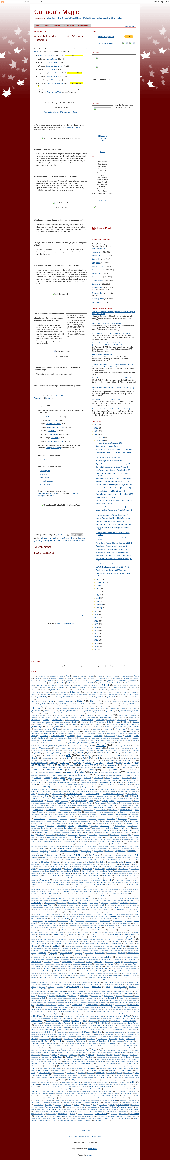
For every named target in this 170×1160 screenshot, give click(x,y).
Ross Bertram (99, 1063)
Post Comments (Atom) (65, 623)
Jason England (76, 939)
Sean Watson (43, 1075)
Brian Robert (62, 839)
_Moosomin (133, 715)
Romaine (101, 1061)
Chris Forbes (68, 853)
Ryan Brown (35, 1066)
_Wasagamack (124, 748)
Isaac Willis (112, 930)
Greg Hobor (86, 918)
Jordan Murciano (129, 959)
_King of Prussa (103, 706)
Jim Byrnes (75, 948)
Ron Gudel (110, 1061)
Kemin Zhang (36, 971)
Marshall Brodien (108, 996)
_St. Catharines (45, 740)
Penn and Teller (48, 1036)
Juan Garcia (35, 964)
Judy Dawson (66, 964)
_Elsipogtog (115, 692)
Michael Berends (92, 1005)
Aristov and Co (35, 821)
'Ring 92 (72, 765)
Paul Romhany (86, 1034)
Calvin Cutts (133, 841)
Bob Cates (87, 832)
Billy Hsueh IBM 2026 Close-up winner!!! (106, 323)
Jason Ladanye (89, 939)
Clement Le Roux (124, 859)
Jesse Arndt (65, 948)
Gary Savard (50, 912)
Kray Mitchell (107, 973)
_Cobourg (41, 687)
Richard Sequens (72, 1052)
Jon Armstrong (64, 957)
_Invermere (106, 703)
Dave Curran (100, 873)
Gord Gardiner (67, 916)
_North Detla (110, 720)
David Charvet (80, 875)
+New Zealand (98, 778)
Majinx (108, 987)
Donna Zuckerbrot (125, 889)
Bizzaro (47, 832)
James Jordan (130, 935)
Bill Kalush (62, 830)
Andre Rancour (132, 812)
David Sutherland (53, 882)
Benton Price (35, 828)
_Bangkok (77, 678)
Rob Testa (79, 1057)
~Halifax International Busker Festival (113, 787)
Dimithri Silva (111, 887)
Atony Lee (136, 821)
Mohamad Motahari (45, 1018)
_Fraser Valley (42, 697)
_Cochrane (49, 687)
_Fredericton (65, 696)
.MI (126, 758)
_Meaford (82, 713)
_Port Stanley (86, 729)
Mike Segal (99, 1016)
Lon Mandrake (43, 982)
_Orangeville (100, 722)
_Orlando (117, 722)
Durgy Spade (127, 891)
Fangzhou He (83, 903)
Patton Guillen (109, 1032)
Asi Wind (126, 821)
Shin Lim (61, 1080)
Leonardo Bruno (132, 977)
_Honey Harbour (73, 703)
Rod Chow (57, 1061)
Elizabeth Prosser (83, 896)
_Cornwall (113, 687)
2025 (96, 428)
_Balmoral (45, 678)
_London (109, 710)
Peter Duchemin (113, 1036)
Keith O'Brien (104, 968)
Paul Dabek (130, 1032)
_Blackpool (49, 680)
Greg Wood (115, 918)
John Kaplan (99, 953)
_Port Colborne (119, 726)
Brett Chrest (98, 837)
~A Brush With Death (128, 780)
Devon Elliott (57, 887)
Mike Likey (57, 1016)
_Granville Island (121, 699)
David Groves (53, 878)
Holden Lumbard (75, 927)
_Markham (64, 713)
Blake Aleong (76, 832)
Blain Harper (56, 832)
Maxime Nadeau (93, 1002)
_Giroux (129, 696)
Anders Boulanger (109, 812)
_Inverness (115, 703)
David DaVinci (119, 875)
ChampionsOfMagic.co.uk (47, 493)
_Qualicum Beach (51, 731)
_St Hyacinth (104, 738)
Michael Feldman (90, 1007)
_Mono (99, 715)
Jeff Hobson (129, 943)
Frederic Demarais (36, 907)
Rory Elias (75, 1063)
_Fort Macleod (92, 694)
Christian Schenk (100, 857)
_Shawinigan (87, 736)
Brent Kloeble (52, 837)
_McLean (74, 713)
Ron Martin (43, 1063)
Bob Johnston (116, 832)
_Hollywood (62, 703)
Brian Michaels (52, 839)
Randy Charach (93, 1045)
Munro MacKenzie (108, 1018)
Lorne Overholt (82, 982)
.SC (88, 760)
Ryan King (84, 1066)
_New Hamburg (92, 717)
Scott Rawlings (71, 1073)
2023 (96, 434)
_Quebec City (74, 731)
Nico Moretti (75, 1025)
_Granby (38, 699)
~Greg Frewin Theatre (89, 787)
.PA (83, 760)
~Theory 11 (50, 801)
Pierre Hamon (128, 1041)
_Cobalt (33, 687)
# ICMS (132, 767)
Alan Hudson (50, 807)
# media (92, 770)
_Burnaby (71, 683)
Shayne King (65, 1077)
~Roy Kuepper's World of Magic (104, 796)
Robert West (110, 1059)
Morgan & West (68, 1018)
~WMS (52, 803)
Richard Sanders (57, 1052)
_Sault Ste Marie (58, 736)
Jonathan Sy (117, 959)
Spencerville (124, 1082)
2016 (96, 630)
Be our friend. (102, 200)
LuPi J (121, 984)
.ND (37, 760)
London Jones (63, 982)
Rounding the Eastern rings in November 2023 (112, 552)
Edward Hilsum (102, 893)
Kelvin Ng (119, 968)
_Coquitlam (81, 687)
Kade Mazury (48, 966)
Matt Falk (60, 1000)
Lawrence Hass (114, 975)
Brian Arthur (120, 837)
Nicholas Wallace (132, 1023)
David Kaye (108, 878)
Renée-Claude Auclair (65, 1050)
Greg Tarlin (105, 918)
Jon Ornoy (95, 957)
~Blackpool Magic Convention (67, 782)
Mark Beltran (52, 993)
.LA (117, 758)
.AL (55, 758)
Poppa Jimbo (80, 1043)
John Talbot (92, 955)
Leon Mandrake (102, 977)
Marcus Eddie (46, 991)
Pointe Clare (61, 1043)
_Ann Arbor (114, 676)
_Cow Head (44, 689)
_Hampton (107, 701)
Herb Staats (54, 927)
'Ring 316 (127, 763)
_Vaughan (79, 748)
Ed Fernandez (54, 893)
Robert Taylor (76, 1059)
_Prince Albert (107, 729)
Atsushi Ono (37, 823)
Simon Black (128, 1080)
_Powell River (96, 729)
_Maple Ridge (53, 713)
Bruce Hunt (125, 839)
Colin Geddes (100, 862)
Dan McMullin (107, 866)
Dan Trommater (56, 869)
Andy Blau (72, 816)
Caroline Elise (43, 846)
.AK (50, 758)
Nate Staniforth (104, 1021)
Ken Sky (82, 971)
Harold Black (91, 923)
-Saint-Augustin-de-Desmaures (106, 755)
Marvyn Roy (83, 998)
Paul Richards (74, 1034)
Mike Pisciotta (80, 1016)
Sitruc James (76, 1082)
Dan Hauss (64, 866)
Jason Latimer (110, 939)
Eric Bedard (60, 898)
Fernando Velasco (46, 481)
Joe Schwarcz (76, 950)
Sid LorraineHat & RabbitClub (102, 138)
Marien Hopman (59, 991)
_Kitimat (49, 708)
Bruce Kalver (135, 839)
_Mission (66, 715)
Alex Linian (110, 807)
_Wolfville (69, 752)
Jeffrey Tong (95, 946)
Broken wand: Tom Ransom (102, 355)
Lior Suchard (94, 980)
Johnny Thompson (131, 955)
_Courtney (34, 689)
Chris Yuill (44, 857)
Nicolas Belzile (86, 1025)
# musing (126, 770)
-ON (62, 541)
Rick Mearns (45, 1055)
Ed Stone (73, 893)
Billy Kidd (38, 832)
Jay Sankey (116, 941)
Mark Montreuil (42, 996)
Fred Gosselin (132, 905)
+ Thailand (43, 775)
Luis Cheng (76, 984)
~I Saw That (43, 789)
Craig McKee (67, 864)
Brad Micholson (50, 835)
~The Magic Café (99, 798)
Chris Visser (128, 855)
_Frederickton (55, 696)
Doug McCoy (99, 891)
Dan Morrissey (119, 866)
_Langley (123, 708)
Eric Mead (130, 898)
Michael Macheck (84, 1009)
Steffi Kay (35, 1084)
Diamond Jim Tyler (68, 887)
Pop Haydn (71, 1043)
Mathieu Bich (111, 998)
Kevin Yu (81, 973)
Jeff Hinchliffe (116, 944)
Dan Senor (130, 866)
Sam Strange (44, 477)
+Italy (55, 778)
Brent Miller (62, 837)
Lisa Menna (120, 980)
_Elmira (100, 692)
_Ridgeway (61, 733)
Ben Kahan (61, 826)
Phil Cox (121, 1039)
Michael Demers (78, 1007)
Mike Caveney (123, 1014)
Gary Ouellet (40, 912)
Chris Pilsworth (79, 855)
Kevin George (43, 973)
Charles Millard (115, 848)
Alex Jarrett (88, 807)
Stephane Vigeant (125, 1084)
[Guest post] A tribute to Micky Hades (109, 461)
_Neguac (73, 717)
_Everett (42, 694)
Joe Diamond (55, 950)
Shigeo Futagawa (50, 1080)
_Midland (34, 715)
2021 (96, 615)
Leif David (61, 977)
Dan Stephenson (44, 869)
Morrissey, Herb (98, 299)
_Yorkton (90, 752)
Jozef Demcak (109, 962)
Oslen (41, 1029)
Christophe (111, 857)
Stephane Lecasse (112, 1084)
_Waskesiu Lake (38, 750)
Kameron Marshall (87, 966)
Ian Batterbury (54, 930)
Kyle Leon (36, 975)
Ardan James (92, 819)
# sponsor (93, 772)
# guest (123, 767)
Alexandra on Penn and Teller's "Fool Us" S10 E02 (114, 543)
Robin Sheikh (131, 1059)
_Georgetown (111, 696)
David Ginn (43, 878)
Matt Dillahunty (36, 1000)
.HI (94, 758)
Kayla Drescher (48, 968)
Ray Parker (63, 1048)
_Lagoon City (103, 708)
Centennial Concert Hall (54, 66)
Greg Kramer (95, 918)
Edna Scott (92, 893)
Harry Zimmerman (53, 925)
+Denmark (109, 775)
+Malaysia (78, 778)
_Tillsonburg (73, 745)
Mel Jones (40, 1005)
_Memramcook (118, 713)
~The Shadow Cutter (126, 798)
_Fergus (50, 694)
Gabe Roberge (81, 907)
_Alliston (74, 676)
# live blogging (73, 770)
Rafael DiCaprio (49, 1045)
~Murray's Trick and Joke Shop (113, 794)
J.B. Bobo (34, 932)
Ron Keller (130, 1061)
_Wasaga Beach (113, 748)
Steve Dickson (106, 1086)
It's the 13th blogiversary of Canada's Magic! (112, 467)
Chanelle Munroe (65, 848)
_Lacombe (94, 708)
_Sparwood (61, 738)
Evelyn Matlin (36, 903)
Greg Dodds (54, 918)
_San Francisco (111, 733)
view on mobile (130, 26)
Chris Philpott (66, 855)
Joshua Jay (98, 962)
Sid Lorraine (94, 1080)
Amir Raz (57, 812)
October (99, 579)
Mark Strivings (73, 996)
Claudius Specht (110, 859)
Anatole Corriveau (90, 812)
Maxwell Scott (104, 1002)
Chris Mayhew (36, 855)
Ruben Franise (122, 1063)
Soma (95, 1082)
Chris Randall (107, 855)
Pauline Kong (35, 1036)
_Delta (96, 689)
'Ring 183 (77, 763)
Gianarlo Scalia (49, 914)
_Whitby (115, 750)
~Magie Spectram (110, 791)
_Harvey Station (116, 701)
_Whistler (108, 750)
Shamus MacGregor (92, 1075)
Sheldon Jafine (116, 1077)
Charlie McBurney (86, 851)
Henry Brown (111, 925)
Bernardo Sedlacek (83, 828)
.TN (97, 760)
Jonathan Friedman (133, 957)
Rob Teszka (90, 1057)
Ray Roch (71, 1048)
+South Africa (126, 778)
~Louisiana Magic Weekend (128, 789)
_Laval (45, 710)
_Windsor (37, 753)
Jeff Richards (77, 946)
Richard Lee (115, 1050)
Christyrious (82, 859)
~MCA (127, 791)
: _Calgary (133, 755)
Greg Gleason (76, 918)
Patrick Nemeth (48, 1032)
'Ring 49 (41, 765)
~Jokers (66, 789)
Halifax (63, 923)
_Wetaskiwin (89, 750)
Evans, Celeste (97, 266)
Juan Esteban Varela (130, 962)
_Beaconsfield (116, 678)
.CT (79, 758)
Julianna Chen (100, 964)
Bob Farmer (97, 832)
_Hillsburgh (44, 703)
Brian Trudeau (85, 839)
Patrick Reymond (73, 1032)
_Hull (92, 703)
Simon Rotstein (55, 1082)
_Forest (65, 694)
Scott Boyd (102, 1070)
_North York (57, 722)
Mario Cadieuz (72, 991)
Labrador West (46, 975)
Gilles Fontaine (72, 914)
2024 (96, 431)
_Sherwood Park (110, 736)
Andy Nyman (81, 816)
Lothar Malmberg (95, 982)
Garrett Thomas (118, 909)
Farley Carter (104, 903)
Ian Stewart (87, 930)
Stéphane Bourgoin (85, 1084)
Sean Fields (100, 1073)
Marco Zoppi (35, 991)
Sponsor (57, 26)
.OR (78, 760)
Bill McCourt (79, 830)
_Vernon (89, 748)
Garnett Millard (82, 909)
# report (58, 772)
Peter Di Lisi (102, 1036)
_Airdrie (60, 676)
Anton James (63, 819)
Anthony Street (53, 819)
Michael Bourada (106, 1005)
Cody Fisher (67, 862)
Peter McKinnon (44, 1039)
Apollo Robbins (82, 819)
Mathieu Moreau (123, 998)
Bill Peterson (105, 830)
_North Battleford (87, 720)
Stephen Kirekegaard (59, 1086)
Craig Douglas (56, 864)
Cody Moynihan (77, 862)
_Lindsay (87, 710)
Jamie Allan (82, 937)
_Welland (81, 750)
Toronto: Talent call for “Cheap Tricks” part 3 (112, 515)
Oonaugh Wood (127, 1027)
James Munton (46, 937)
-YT (125, 755)
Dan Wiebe (77, 869)
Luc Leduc (45, 984)
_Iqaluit (123, 703)
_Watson (65, 750)
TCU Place (51, 69)
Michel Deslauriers (78, 1011)
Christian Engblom (72, 857)
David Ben (57, 876)
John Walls (101, 955)
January (99, 608)
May (98, 595)
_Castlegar (53, 685)
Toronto (40, 55)
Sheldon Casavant (101, 1077)
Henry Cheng (121, 925)
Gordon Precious (101, 916)
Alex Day (79, 807)
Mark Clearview (63, 993)
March (98, 601)
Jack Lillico (87, 932)
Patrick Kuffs (132, 1029)
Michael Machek (96, 1009)
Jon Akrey (45, 957)
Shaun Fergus (117, 1075)
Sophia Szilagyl (114, 1082)
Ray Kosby (54, 1048)
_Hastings (126, 701)
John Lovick (121, 953)
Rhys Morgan (80, 1050)
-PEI (82, 756)
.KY (112, 758)
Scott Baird (92, 1070)
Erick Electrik (76, 900)
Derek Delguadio (86, 884)
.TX (102, 760)
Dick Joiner (80, 887)
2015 (96, 634)
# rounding (80, 772)
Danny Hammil (96, 871)
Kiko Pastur (90, 973)
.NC (32, 760)
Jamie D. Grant (93, 937)
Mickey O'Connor (45, 1014)
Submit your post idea (106, 37)
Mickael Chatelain (127, 1011)
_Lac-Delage (84, 708)
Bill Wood (124, 830)
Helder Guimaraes (87, 925)
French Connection (56, 907)
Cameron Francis (56, 844)
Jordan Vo (56, 962)
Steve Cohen (93, 1086)
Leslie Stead (71, 980)
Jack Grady (78, 932)
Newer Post (40, 616)
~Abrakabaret (51, 782)
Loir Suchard (130, 980)
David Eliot (34, 878)
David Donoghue (132, 875)
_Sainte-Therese (89, 733)
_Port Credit (37, 729)
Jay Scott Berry (129, 941)
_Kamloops (131, 703)
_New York (121, 717)
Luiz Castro (94, 984)
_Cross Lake (65, 689)
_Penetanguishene (111, 724)
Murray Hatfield (36, 1021)
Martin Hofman (128, 996)
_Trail (116, 745)
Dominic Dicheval (88, 889)
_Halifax (79, 701)
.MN (131, 758)
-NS (48, 755)
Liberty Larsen (82, 980)
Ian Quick (78, 930)
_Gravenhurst (133, 699)
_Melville (109, 713)
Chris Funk (78, 853)
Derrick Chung (134, 884)
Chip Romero (109, 851)
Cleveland (134, 859)
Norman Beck (86, 1027)
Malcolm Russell (120, 987)
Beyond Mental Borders (111, 828)
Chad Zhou (52, 848)
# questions (50, 772)
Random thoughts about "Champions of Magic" (61, 112)
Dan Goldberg (43, 866)
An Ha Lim (65, 812)
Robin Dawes (121, 1059)
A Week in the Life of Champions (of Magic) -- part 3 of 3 (112, 333)
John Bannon (94, 950)
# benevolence (133, 765)
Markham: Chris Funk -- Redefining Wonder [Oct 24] (111, 409)
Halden (56, 923)
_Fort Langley (82, 694)
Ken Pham (72, 971)
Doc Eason (41, 889)
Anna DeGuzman (98, 816)
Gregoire (125, 918)
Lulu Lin (114, 984)
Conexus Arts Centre (51, 62)
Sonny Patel (103, 1082)
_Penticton (124, 724)
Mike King (48, 1016)
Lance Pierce (69, 975)
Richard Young (45, 484)
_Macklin (36, 713)
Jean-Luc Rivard (55, 943)
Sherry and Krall (38, 1080)
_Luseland (135, 710)
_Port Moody (66, 729)
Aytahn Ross (61, 823)
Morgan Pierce (82, 1018)
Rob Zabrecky (127, 1057)
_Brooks (33, 683)
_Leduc (61, 710)
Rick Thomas (73, 1055)
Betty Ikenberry (96, 828)
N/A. (84, 1021)
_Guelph (50, 701)
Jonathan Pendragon (78, 959)
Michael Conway (40, 1007)
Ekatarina (54, 896)
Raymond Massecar (121, 1048)
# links (62, 770)
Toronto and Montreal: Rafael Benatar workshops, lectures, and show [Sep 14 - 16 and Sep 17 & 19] (113, 365)
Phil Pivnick (57, 1041)
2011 (96, 646)
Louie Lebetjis (108, 982)
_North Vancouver (46, 722)
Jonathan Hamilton (52, 959)
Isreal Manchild (122, 930)
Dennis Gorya (53, 884)
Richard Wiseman (108, 1052)
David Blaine (69, 875)
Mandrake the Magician (39, 989)
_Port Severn (76, 729)
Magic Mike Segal (72, 987)
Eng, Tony (96, 263)
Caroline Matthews (68, 846)
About (47, 26)
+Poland (107, 778)
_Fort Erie (73, 694)
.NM (50, 760)
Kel (112, 968)
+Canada (81, 541)
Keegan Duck (61, 968)
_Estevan (133, 692)
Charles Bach (79, 848)
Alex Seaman (38, 810)
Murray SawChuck (52, 1021)
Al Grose (97, 805)
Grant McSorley (42, 918)
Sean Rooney (128, 1073)
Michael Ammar (77, 1005)
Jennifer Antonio (134, 946)
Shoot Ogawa (73, 1080)
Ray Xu (87, 1048)
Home (38, 26)
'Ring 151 (53, 763)
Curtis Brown (77, 864)
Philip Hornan (80, 1041)
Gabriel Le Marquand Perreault (98, 907)
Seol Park (81, 1075)
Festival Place (51, 76)
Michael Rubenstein (42, 1011)
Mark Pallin (52, 996)
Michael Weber (65, 1011)
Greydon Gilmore (63, 921)
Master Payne (92, 998)
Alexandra (77, 810)
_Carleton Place (41, 685)
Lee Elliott (53, 977)
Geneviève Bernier (76, 912)
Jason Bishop (52, 939)
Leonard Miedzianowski (118, 977)
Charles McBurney (103, 848)
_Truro (135, 745)
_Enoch (124, 692)
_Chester (85, 685)
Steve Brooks (83, 1086)
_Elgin (94, 692)
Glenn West (44, 916)
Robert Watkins (100, 1059)
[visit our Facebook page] (130, 44)
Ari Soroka (101, 819)
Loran (72, 982)
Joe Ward (85, 950)
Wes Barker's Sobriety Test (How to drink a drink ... (114, 555)
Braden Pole (82, 835)
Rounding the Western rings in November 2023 (112, 546)
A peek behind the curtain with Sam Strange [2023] (114, 464)
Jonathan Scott (105, 959)
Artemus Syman (84, 821)
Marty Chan (62, 998)
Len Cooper (72, 977)
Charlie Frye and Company (69, 851)
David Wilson (89, 882)
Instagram (48, 398)
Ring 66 (109, 1055)
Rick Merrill (54, 1055)
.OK (74, 760)
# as (124, 765)
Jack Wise (107, 932)
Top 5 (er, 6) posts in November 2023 (109, 443)
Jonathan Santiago (92, 959)
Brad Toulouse (61, 835)
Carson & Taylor (103, 846)
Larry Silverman (80, 975)
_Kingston (113, 706)
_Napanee (65, 717)
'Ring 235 (88, 763)
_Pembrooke (98, 724)
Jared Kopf (42, 939)
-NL (41, 755)
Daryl (76, 873)
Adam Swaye (72, 805)
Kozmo (99, 973)
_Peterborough (36, 727)
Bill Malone (71, 830)
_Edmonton (44, 538)
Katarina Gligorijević (111, 966)
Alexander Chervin (65, 810)
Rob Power (70, 1057)
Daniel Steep (49, 871)
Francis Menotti (99, 905)
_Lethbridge (53, 538)
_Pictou (72, 726)
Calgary (125, 841)
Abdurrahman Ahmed (37, 805)
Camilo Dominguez (81, 844)
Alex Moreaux (135, 807)
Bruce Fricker (116, 839)
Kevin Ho (62, 973)
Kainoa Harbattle (59, 966)
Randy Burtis (82, 1045)
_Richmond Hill (48, 733)
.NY (61, 760)
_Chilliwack (105, 685)
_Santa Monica (132, 733)
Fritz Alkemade (69, 907)
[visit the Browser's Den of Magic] (114, 64)
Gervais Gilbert (38, 914)
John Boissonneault (116, 950)
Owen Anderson (63, 1029)
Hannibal (83, 923)
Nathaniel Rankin (63, 1023)
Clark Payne (98, 859)
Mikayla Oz (79, 1014)
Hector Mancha (75, 925)
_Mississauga (78, 715)
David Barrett (47, 875)
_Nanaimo (55, 717)
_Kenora (71, 706)
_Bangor (84, 678)
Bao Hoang (89, 823)
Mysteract (66, 1021)
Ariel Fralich (133, 819)
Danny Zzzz (42, 873)
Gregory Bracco (38, 921)
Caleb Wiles (116, 841)
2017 (96, 627)
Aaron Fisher (87, 803)
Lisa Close (103, 980)
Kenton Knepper (112, 971)
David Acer (35, 876)
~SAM (118, 796)
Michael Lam (73, 1009)
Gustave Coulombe (91, 921)
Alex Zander (51, 810)
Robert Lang (50, 1059)
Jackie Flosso (117, 932)
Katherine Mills (123, 966)
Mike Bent (95, 1014)
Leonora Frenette (49, 980)
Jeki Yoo (113, 946)
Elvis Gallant (129, 896)
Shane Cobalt (104, 1075)
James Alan (58, 934)
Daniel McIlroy (135, 869)
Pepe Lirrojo (71, 1036)
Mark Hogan (117, 993)
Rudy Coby (132, 1063)
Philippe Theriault (103, 1041)
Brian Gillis (129, 837)
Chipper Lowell (120, 851)
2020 (96, 618)
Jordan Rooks (36, 962)
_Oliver (91, 722)
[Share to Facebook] (79, 534)
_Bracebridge (89, 680)
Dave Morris (112, 873)
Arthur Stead (105, 821)
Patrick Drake (107, 1029)
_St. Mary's (89, 740)
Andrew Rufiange (50, 816)
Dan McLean (95, 866)
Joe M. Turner (66, 950)
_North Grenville (121, 720)
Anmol (89, 816)
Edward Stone (124, 893)
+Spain (134, 778)
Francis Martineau (86, 905)
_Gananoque (82, 696)
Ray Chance (43, 1048)
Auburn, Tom (96, 252)
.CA (68, 758)
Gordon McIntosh (88, 916)
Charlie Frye (54, 851)
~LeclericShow (90, 789)
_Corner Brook (93, 687)
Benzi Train (45, 828)
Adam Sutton (61, 805)
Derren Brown (122, 884)
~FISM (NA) (45, 787)
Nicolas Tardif (121, 1025)
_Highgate (34, 703)
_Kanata (33, 706)
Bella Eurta (108, 823)
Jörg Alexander (67, 962)
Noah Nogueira (63, 1027)
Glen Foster (97, 914)
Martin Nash (41, 998)
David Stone (40, 882)
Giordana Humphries (85, 914)
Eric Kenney (100, 898)
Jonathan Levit (64, 959)
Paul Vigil (119, 1034)
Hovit (105, 927)
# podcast (135, 770)
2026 (96, 425)
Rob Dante (133, 1055)
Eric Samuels (44, 900)
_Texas (131, 742)
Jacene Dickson (44, 932)
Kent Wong (100, 971)
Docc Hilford (64, 889)
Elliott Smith (104, 896)
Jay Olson (105, 941)
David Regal (119, 880)
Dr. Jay (118, 891)
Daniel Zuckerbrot (73, 871)
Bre (130, 835)
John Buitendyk (128, 950)
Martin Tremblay (52, 998)
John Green (78, 953)
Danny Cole (86, 871)
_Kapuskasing (43, 706)
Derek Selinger (99, 884)
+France (136, 775)
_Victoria (99, 748)
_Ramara (94, 731)
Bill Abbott (125, 828)
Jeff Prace (68, 946)
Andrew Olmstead (122, 814)
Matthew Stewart (132, 1000)
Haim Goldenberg (45, 923)
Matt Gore (68, 1000)
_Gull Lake (60, 701)
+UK (63, 780)
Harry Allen (115, 923)
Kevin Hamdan (53, 973)
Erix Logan (107, 900)
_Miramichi (57, 715)
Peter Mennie (56, 1039)
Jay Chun (76, 941)
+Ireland (47, 778)
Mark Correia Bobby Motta (93, 993)
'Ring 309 (119, 763)
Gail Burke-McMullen (51, 909)
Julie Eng (110, 964)
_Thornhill (51, 745)
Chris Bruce (132, 851)
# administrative (110, 765)
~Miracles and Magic (58, 794)
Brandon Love (103, 835)
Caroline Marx (54, 846)
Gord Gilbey (76, 916)
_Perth (133, 724)
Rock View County (36, 1061)
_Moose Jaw (122, 715)
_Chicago (94, 685)
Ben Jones (50, 826)
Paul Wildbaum (131, 1034)
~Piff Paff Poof (72, 796)
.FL (84, 758)
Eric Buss (71, 898)
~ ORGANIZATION (99, 780)
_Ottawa (48, 724)
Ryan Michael (104, 1066)
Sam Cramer (70, 1068)
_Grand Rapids (97, 699)
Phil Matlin (45, 1041)
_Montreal (108, 715)
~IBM (52, 789)
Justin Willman (36, 966)
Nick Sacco (47, 1025)
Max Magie (61, 1002)
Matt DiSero (49, 1000)
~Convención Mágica (92, 784)
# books (44, 767)
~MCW (33, 794)
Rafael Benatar (134, 1043)
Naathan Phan (93, 1021)
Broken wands (83, 26)
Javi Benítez (58, 941)
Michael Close (89, 18)
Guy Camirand (105, 921)
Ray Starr (79, 1048)
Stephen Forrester (44, 1086)
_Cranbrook (54, 689)
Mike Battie (87, 1014)
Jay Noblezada (95, 941)
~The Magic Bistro (86, 798)
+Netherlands (87, 778)
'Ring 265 (99, 763)
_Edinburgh (63, 692)
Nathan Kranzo (36, 1023)
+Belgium (71, 775)
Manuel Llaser (54, 989)
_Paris (74, 724)
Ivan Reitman (133, 930)
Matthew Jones (119, 1000)
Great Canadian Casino (55, 83)
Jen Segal (121, 946)
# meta (114, 770)
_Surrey (92, 742)
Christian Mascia (85, 857)
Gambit (61, 909)
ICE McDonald (99, 930)
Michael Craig (53, 1007)
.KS (108, 758)
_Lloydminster (98, 710)
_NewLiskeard (132, 717)
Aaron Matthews (113, 803)
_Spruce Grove (84, 738)
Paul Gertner (41, 1034)
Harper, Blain (96, 273)
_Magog (43, 713)
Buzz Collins (83, 841)
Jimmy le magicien (104, 948)
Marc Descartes (90, 989)
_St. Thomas (98, 740)
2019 (96, 621)
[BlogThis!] (75, 534)
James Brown (83, 934)
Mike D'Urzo (37, 1016)
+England (117, 775)
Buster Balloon (71, 841)
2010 (96, 649)
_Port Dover (46, 729)
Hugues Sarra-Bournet (126, 927)
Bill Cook (53, 830)
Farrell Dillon (114, 903)
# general (111, 767)
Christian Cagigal (58, 857)
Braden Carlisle (72, 835)
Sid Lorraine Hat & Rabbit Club (109, 18)
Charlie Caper (44, 851)
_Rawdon (103, 731)
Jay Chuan (68, 941)
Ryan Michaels (116, 1066)
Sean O (119, 1073)
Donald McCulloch (112, 889)
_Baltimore (53, 678)
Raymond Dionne (108, 1048)
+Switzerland (45, 780)
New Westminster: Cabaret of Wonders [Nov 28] (113, 470)
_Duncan (46, 692)
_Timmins (82, 745)
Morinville (92, 1018)
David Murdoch (67, 880)
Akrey (90, 805)
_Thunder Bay (62, 745)
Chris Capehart (48, 853)
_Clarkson (124, 685)
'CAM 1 (131, 760)
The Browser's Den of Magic (69, 18)
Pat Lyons (84, 1029)
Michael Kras (61, 1009)
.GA (89, 758)
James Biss (72, 934)
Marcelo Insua (132, 989)
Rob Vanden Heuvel (103, 1057)
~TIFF (57, 801)
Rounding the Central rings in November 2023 (112, 549)
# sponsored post (106, 772)
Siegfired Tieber (118, 1080)
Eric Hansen (80, 898)
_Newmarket (35, 720)
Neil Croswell (76, 1023)
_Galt (74, 696)
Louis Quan (130, 982)
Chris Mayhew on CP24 (104, 564)
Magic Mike (60, 987)
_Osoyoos (38, 724)
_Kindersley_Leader (90, 706)
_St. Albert (123, 738)
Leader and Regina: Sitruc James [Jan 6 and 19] (113, 488)
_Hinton (53, 703)
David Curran (106, 875)
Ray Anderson (128, 1045)
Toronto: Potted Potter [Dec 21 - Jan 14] (110, 491)
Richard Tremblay (84, 1052)
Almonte (41, 812)
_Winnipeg (45, 541)
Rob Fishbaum (57, 1057)
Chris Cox (59, 853)
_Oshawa (135, 722)
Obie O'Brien (103, 1027)
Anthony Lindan (39, 819)
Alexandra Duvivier (101, 810)
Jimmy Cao (92, 948)
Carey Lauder (104, 844)
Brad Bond (40, 835)
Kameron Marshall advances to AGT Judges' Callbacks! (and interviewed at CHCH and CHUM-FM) (112, 344)
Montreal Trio (57, 1018)
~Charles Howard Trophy (55, 784)
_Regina (73, 538)
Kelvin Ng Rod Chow (131, 968)
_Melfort (102, 713)
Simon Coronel (44, 1082)
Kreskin (115, 973)
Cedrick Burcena (115, 846)
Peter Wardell (113, 1039)
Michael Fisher (115, 1007)
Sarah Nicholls (43, 1070)
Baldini (69, 823)
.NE (41, 760)
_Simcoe (128, 736)
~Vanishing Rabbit (108, 801)
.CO (74, 758)
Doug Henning (64, 891)
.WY (121, 760)
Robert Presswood (63, 1059)
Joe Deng (45, 950)
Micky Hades (56, 1014)
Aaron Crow (75, 803)
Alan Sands (59, 807)
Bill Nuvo (95, 830)
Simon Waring (66, 1082)
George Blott (98, 912)
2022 (96, 612)
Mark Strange (61, 996)
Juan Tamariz (56, 964)
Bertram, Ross (97, 255)
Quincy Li (103, 1043)
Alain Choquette (108, 805)
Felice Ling (124, 903)
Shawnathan (54, 1077)
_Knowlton (64, 708)
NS (95, 1027)
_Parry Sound (85, 724)
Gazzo (66, 912)
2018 (96, 624)
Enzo (42, 898)
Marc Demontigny (66, 989)
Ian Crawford (66, 930)
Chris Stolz (118, 855)
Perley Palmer (81, 1036)
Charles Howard (90, 848)
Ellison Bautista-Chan (117, 896)
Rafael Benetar (37, 1045)
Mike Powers (89, 1016)
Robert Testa (88, 1059)
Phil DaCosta (130, 1039)
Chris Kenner (123, 853)
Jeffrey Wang (105, 946)
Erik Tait (98, 900)
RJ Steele (116, 1055)
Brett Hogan (109, 837)
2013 (96, 640)
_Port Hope (56, 729)
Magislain (86, 987)
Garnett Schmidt (94, 909)
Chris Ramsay (94, 855)
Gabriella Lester (117, 907)
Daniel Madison (123, 869)
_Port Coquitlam (133, 726)
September (100, 582)
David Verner (65, 882)
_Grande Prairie (109, 699)
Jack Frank (69, 932)
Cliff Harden (34, 862)
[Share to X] (77, 534)
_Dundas (54, 692)
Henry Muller (35, 927)
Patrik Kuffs (97, 1032)
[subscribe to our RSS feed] (123, 44)
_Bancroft (61, 678)
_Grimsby (42, 701)
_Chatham (76, 685)
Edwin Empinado (44, 896)
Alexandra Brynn (88, 810)
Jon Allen (54, 957)
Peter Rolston (91, 1039)
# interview (73, 541)
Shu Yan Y (84, 1080)
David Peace (96, 880)
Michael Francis (130, 1007)
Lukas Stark (106, 984)
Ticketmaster (49, 55)
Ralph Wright (60, 1045)
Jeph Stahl (47, 948)
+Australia (52, 775)
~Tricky (91, 801)
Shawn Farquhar (131, 1075)
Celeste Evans (127, 846)
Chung (90, 859)
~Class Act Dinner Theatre (74, 784)
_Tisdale (90, 745)
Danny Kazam (108, 871)
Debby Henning (116, 882)
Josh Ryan (89, 962)
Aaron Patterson (127, 803)
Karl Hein (99, 966)
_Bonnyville (60, 680)
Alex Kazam (98, 807)
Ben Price (71, 826)
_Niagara (46, 720)
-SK (118, 756)
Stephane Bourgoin (70, 1084)
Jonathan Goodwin (39, 959)
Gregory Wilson (50, 921)
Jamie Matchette (105, 937)
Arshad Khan (74, 821)
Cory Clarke (45, 864)
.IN (103, 758)
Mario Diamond (94, 991)
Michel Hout (90, 1011)
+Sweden (34, 780)
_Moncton (90, 715)
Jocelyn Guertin (129, 948)
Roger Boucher (78, 1061)
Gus (72, 921)
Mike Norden (68, 1016)
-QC (89, 755)
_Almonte (82, 676)
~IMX (59, 789)
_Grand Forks (73, 699)
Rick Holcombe (35, 1055)
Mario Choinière (83, 991)
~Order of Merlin (132, 794)
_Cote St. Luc (124, 687)
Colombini (119, 862)
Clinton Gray (45, 862)
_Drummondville (36, 692)
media (131, 1002)
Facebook (37, 398)
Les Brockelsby (61, 980)
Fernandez (34, 905)
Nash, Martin (96, 302)
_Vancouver (43, 748)
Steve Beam (72, 1086)
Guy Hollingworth (117, 921)
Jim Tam (84, 948)
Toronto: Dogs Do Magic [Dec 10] (108, 457)
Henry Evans (133, 925)
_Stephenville (118, 740)
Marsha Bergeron (96, 996)
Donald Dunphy (100, 889)
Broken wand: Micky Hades (106, 497)
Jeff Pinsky (57, 946)
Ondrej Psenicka (115, 1027)
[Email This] (72, 534)
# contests (99, 767)
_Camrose (128, 683)
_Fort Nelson (102, 694)
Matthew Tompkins (36, 1002)
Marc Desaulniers (78, 989)
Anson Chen (120, 816)
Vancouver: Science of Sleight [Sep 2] (106, 399)
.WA (111, 760)
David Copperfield (93, 875)
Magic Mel (51, 987)
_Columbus (71, 687)
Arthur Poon (95, 821)
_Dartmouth (75, 689)
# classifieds (79, 767)
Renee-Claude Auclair (47, 1050)
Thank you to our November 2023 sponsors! (111, 570)
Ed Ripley (64, 893)
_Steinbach (109, 740)
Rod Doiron (67, 1061)
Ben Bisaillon (119, 823)
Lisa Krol (112, 980)
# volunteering (130, 772)
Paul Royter (98, 1034)
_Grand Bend (48, 699)
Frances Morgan (73, 905)
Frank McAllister (121, 905)
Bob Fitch (106, 832)
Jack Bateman (60, 932)
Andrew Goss (83, 814)
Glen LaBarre (107, 914)
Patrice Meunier (95, 1029)
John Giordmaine (66, 953)
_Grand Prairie (85, 699)
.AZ (63, 758)
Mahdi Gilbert (96, 987)
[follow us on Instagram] (134, 44)
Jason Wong (49, 941)
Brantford (124, 835)
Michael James (50, 1009)
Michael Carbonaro (120, 1005)
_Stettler (127, 740)
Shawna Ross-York (42, 1077)
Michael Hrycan (36, 1009)
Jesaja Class (56, 948)
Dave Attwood (87, 873)
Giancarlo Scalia (61, 914)
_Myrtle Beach (44, 717)
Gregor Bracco (134, 918)
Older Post (82, 616)
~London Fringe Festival (108, 789)
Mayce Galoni (114, 1002)
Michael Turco (54, 1011)
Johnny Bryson (119, 955)
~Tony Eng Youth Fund (78, 801)
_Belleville (126, 678)
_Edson (87, 692)
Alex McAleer (44, 460)
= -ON (89, 780)
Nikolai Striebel (51, 1027)
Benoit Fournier (132, 826)
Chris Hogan (113, 853)
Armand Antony (62, 821)
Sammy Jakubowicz (114, 1068)
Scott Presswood (59, 1073)
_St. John (57, 740)
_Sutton (100, 742)
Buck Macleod (48, 841)
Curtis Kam (86, 864)
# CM (67, 541)
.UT (107, 760)
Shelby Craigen (76, 1077)
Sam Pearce (79, 1068)
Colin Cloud (89, 862)
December (100, 437)
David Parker (78, 880)
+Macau (70, 778)
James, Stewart (98, 280)
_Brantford (121, 680)
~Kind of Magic (77, 789)
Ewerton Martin (61, 903)
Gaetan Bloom (38, 909)
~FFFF (121, 784)
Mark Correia (77, 993)
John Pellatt (59, 955)
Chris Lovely (133, 853)
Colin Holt (111, 862)
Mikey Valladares (111, 1016)
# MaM (84, 770)
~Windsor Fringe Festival (124, 801)
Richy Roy (132, 1052)
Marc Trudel (120, 989)
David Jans (62, 878)
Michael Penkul (117, 1009)
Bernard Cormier (57, 828)
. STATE (44, 758)
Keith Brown (72, 968)
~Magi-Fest (47, 791)
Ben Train (104, 826)
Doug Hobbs (77, 891)
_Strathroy (62, 742)
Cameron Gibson (68, 844)
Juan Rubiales (45, 964)
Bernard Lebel (69, 828)
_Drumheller (132, 689)
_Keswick (79, 706)
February (99, 604)
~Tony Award (64, 801)
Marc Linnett (109, 989)
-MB (58, 541)
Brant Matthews (114, 835)
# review (68, 772)
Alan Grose (40, 807)
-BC (54, 541)
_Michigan (134, 713)
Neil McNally (89, 1023)
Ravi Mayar (117, 1045)
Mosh (98, 1018)
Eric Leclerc (111, 898)
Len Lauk (82, 977)
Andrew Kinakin (94, 814)
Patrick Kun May (36, 1032)
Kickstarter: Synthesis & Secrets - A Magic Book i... (114, 478)
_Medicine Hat (92, 713)
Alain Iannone (122, 805)
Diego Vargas (102, 887)
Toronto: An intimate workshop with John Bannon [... (114, 500)
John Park (48, 955)
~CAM (120, 782)
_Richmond (35, 733)
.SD (92, 760)
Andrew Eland (47, 814)
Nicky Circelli (66, 1025)
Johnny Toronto (35, 957)
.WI (117, 760)
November (100, 440)
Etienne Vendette (118, 900)
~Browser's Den (105, 782)
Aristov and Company (48, 821)
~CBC (42, 785)
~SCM (126, 796)
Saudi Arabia (56, 1070)
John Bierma (104, 950)
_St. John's (69, 740)
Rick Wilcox (82, 1055)
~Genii (76, 787)
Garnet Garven (70, 909)
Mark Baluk (42, 993)
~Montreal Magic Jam (74, 794)
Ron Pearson (53, 1063)
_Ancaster (99, 676)
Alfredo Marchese (126, 810)
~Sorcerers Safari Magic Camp (55, 798)
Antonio (72, 819)
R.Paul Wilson (113, 1043)
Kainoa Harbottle (72, 966)
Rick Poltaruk (63, 1055)
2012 (96, 643)
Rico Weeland (101, 1055)
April (98, 598)
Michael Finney (102, 1007)
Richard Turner (96, 1052)
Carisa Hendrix (117, 844)
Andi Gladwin (120, 812)
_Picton (66, 726)
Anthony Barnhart (133, 816)
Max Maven (70, 1002)
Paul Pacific (62, 1034)
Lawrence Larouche (129, 975)
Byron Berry (94, 841)
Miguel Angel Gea (68, 1014)
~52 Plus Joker (113, 780)
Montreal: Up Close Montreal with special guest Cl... (114, 449)
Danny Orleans (128, 871)
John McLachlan (133, 953)
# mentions (105, 770)
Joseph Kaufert (79, 962)
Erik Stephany (88, 900)
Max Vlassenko (81, 1002)
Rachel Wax (124, 1043)
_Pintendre (90, 726)
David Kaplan (96, 878)
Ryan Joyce (62, 1066)
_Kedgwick (53, 706)
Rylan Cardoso (56, 1068)
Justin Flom (132, 964)
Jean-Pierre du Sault (71, 943)
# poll (35, 772)
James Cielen (93, 934)
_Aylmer (37, 678)
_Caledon (80, 683)
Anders (99, 812)
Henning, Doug (97, 277)
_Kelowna (61, 706)
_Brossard (42, 683)
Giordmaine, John (98, 270)
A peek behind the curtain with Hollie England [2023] (114, 494)
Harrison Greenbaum (104, 923)
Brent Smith (87, 837)
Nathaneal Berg (50, 1023)
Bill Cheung (44, 830)
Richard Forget (91, 1050)
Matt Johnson (79, 1000)
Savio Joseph (66, 1070)
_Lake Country (113, 708)
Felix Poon (133, 903)
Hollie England (45, 471)
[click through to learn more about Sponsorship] (102, 223)
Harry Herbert (40, 925)
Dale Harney (126, 864)
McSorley (123, 1002)
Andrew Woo (61, 816)
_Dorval (111, 689)
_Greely (34, 701)
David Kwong (131, 878)
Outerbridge (50, 1030)
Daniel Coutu (99, 869)
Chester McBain (98, 851)
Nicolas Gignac (109, 1025)
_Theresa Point (41, 745)
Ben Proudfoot (83, 826)
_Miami (126, 713)
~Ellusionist (104, 784)
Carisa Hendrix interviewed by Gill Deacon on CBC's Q (111, 378)
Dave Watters (133, 873)
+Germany (37, 778)
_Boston (69, 680)
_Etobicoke (34, 694)
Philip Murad (91, 1041)
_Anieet (106, 676)
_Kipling (123, 706)
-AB (51, 541)
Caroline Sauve (92, 846)
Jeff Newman (45, 946)
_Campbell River (116, 683)
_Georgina (122, 696)
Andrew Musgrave (107, 814)
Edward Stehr (113, 893)
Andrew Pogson (38, 816)
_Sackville (70, 733)
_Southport (53, 738)
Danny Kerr (118, 871)
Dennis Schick (64, 884)
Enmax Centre (52, 59)
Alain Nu (130, 805)
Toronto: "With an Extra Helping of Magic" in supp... (114, 485)
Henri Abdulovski (100, 925)
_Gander (91, 696)
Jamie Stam (117, 937)
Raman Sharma (71, 1045)
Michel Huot (101, 1011)
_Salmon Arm (100, 733)
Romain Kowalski (90, 1061)
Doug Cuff (52, 891)
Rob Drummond (45, 1057)
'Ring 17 (65, 763)
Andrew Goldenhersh (71, 814)
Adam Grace (50, 805)
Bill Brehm (36, 830)
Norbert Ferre (76, 1027)
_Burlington (61, 683)
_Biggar (40, 680)
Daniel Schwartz (38, 871)
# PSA (43, 772)
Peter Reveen (80, 1039)
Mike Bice (103, 1014)
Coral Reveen (35, 864)
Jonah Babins (106, 957)
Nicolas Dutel (96, 1025)
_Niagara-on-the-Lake (72, 720)
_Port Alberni (108, 726)
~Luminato (35, 791)
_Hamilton (93, 701)
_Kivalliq (56, 708)
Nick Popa (38, 1025)
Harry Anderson (125, 923)
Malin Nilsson (132, 987)
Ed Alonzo (43, 893)
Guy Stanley (128, 921)
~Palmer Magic (35, 796)
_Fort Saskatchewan (114, 694)
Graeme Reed (115, 916)
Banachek (78, 823)
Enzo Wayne (50, 898)
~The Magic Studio (112, 798)
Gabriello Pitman (133, 907)
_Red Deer (112, 731)
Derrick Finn (38, 887)
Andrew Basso (35, 814)
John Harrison (89, 953)
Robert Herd (40, 1059)
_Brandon (110, 680)
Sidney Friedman (106, 1080)
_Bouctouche (78, 680)
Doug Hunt (87, 891)
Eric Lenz (121, 898)
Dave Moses (122, 873)
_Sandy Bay (121, 733)
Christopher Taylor (70, 859)
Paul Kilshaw (51, 1034)
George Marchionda (110, 912)
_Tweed (33, 748)
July (98, 589)
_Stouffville (46, 742)
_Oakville (74, 722)
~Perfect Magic (57, 796)
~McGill (134, 791)
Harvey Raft (65, 925)
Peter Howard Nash (126, 1036)
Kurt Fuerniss (126, 973)
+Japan (62, 778)
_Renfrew (133, 731)
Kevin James (72, 973)
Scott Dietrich (113, 1070)
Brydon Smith (37, 841)
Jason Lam (100, 939)
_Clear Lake (133, 685)
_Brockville (132, 680)
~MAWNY (120, 791)
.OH (67, 760)
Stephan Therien (57, 1084)
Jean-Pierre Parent (87, 943)
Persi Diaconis (92, 1036)
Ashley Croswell (116, 821)
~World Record (62, 803)
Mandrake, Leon (98, 288)
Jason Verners (36, 941)
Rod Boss (47, 1061)
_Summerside (82, 742)
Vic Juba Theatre (54, 73)
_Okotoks (83, 722)
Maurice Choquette (49, 1002)
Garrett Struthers (106, 909)
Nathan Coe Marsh (129, 1021)
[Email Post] (68, 535)
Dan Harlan (54, 866)
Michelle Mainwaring (114, 1011)
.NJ (46, 760)
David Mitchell (57, 880)
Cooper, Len (96, 259)
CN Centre (53, 80)
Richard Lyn (127, 1050)
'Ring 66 (61, 765)
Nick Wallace (57, 1025)
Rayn (131, 1048)
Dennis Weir (75, 884)
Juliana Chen (87, 964)
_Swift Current (109, 742)
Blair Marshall (66, 832)
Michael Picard (128, 1009)
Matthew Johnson (105, 1000)
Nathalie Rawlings (116, 1021)
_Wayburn (73, 750)
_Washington (135, 748)
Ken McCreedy (60, 971)
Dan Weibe (67, 869)
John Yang (109, 955)
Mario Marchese (106, 991)
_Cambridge (103, 683)
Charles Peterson (127, 848)
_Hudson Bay (84, 703)
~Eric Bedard (113, 784)
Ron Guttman (120, 1061)
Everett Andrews (50, 903)
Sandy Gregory (128, 1068)
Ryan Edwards (49, 1066)
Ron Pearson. (65, 1063)
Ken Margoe (47, 971)
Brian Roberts (72, 839)
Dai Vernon (114, 864)
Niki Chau (41, 1027)
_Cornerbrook (104, 687)
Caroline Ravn (81, 846)
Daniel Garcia (111, 869)
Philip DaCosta (69, 1041)
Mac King (128, 984)
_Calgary (90, 683)
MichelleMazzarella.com (64, 396)
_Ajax (67, 676)
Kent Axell (90, 971)
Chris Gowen (90, 853)
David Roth (129, 880)
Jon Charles (75, 957)
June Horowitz (121, 964)
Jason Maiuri (120, 939)
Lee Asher (42, 978)
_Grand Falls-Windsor (60, 699)
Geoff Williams (88, 912)
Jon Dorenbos (85, 957)
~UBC (97, 801)
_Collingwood (59, 687)
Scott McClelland (45, 1073)
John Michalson (38, 955)
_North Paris (35, 722)
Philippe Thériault (117, 1041)
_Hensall (134, 701)
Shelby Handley (88, 1077)
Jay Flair (85, 941)
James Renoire (71, 937)
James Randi (58, 937)
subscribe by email (106, 43)
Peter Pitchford (68, 1039)
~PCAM (45, 796)
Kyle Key (136, 973)
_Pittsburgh (99, 726)
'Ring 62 (51, 765)
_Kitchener (36, 708)
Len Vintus (91, 977)
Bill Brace (136, 828)
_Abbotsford (52, 676)
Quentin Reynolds (93, 1043)
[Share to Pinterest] (82, 534)
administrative (82, 805)
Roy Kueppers (110, 1063)
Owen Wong (75, 1029)
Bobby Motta (126, 832)
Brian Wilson (94, 839)
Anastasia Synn (76, 812)
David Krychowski (120, 878)
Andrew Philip (135, 814)
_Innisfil (98, 703)
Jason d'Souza (64, 939)
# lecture (50, 770)
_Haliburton (69, 701)
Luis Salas (85, 984)
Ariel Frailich (122, 819)
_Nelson (81, 717)
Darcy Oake (65, 873)
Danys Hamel (53, 873)
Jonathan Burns (120, 957)
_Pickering (57, 726)
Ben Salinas (94, 826)
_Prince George (63, 538)
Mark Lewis (128, 993)
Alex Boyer (69, 807)
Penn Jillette (61, 1036)
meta (68, 1005)
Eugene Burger (130, 900)
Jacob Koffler (127, 932)
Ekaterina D (71, 896)
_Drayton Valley (122, 689)
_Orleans (126, 722)
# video (116, 772)
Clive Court (51, 18)
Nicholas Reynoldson (118, 1023)
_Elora (108, 692)
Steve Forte (117, 1086)
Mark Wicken (84, 996)
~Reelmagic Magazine (86, 796)
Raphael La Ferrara (106, 1045)
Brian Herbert (41, 839)
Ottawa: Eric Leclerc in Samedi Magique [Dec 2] (113, 507)
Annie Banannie (110, 816)
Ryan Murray (127, 1066)
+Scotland (116, 778)
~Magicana (73, 791)
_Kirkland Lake (132, 706)
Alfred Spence (113, 810)
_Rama (86, 731)
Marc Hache (100, 989)
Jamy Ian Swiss (128, 937)
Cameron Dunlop (44, 844)
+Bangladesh (62, 775)
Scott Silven (81, 1073)
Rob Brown (125, 1055)
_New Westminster (106, 717)
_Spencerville (72, 738)
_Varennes (70, 748)
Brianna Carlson (105, 839)
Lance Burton (57, 975)
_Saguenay (78, 733)
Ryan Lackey (93, 1066)
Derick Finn (111, 884)
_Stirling (134, 740)
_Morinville (34, 717)
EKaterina (63, 896)
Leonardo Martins (36, 980)
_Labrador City (74, 708)
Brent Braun (41, 837)
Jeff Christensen (102, 943)
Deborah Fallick (127, 882)
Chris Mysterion (52, 855)
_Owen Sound (63, 724)
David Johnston (85, 878)
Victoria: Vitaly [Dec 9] (104, 504)
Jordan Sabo (47, 962)
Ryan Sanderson (45, 1068)
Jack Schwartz (97, 932)
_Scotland (70, 736)
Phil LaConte (35, 1041)
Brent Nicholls (73, 837)
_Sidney (120, 736)
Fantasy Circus (94, 903)
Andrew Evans (58, 814)
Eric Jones (89, 898)
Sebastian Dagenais (58, 1075)
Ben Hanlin (41, 826)
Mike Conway (135, 1014)
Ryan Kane (74, 1066)
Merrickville (61, 1005)
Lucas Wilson (54, 984)
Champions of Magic (54, 92)
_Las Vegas (35, 710)
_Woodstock (79, 753)
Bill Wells (115, 830)
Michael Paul (106, 1009)
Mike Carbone (112, 1014)
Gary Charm (129, 909)
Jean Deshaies (42, 943)
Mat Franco (102, 998)
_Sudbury (71, 742)
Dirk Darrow (120, 887)
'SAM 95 (93, 765)
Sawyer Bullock (79, 1070)
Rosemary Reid (85, 1064)
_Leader (53, 710)
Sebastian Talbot (71, 1075)
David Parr (87, 880)
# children (69, 767)
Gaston (60, 912)
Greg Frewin (64, 919)
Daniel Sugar (61, 871)
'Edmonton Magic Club (39, 763)
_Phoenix (48, 726)
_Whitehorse (134, 750)
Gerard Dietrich (122, 912)
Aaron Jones (99, 803)
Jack (52, 932)
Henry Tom (45, 927)
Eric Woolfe (64, 900)
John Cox (53, 953)
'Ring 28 (110, 763)
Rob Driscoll (34, 1057)
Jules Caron (76, 964)
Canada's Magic (56, 11)
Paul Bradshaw (119, 1032)
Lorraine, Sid (96, 284)
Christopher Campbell (123, 857)
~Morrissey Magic (92, 794)
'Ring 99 (84, 765)
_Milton (48, 715)
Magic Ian (42, 987)
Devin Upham (47, 887)
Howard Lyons (113, 927)
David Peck (107, 880)
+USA (71, 780)
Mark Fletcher (108, 993)
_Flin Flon (58, 694)
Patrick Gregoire (118, 1029)
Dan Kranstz (74, 866)
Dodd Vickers (75, 889)
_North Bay (100, 720)
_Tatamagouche (122, 742)
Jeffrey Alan (86, 946)
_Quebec (62, 731)
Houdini (97, 928)
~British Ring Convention (89, 782)
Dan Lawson (84, 866)
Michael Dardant (64, 1007)
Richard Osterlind (43, 1052)
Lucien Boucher (66, 984)
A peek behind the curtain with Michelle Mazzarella (114, 524)
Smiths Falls (87, 1082)
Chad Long (42, 848)
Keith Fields (84, 968)
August (99, 585)
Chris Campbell (35, 853)
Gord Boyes (56, 916)
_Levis (80, 710)
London (53, 982)
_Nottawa (66, 722)
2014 (96, 637)
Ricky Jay (91, 1055)
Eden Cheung (82, 893)
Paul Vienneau (109, 1034)
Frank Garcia (110, 905)
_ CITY (33, 676)
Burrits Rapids (60, 841)
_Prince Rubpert (134, 729)
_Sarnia (34, 736)
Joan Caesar (116, 948)
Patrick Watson (85, 1032)
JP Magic (118, 962)
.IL (98, 758)
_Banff (69, 678)
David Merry (44, 880)
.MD (122, 758)
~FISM (128, 785)
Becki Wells (99, 823)
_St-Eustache (114, 738)
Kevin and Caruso (126, 971)
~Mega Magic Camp (43, 794)
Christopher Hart (41, 859)
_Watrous (58, 750)
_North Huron (133, 720)
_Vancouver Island (60, 748)
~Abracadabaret (37, 782)
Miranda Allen (125, 1016)
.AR (59, 758)
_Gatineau (99, 696)
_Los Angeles (124, 710)
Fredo (46, 907)
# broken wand (56, 767)
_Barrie (92, 678)
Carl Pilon (130, 844)
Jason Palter (130, 939)
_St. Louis (79, 740)
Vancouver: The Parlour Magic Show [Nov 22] (112, 481)
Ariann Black (111, 819)
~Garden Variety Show (62, 787)
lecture (33, 977)
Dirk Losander (130, 887)
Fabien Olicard (72, 903)
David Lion (34, 880)
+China (100, 775)
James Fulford (103, 934)
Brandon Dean (93, 835)
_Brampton (99, 680)
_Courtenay (133, 687)
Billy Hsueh (134, 830)
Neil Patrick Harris (102, 1023)
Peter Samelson (102, 1039)
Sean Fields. (111, 1073)
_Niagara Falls (57, 720)
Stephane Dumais (99, 1084)
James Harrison (115, 935)
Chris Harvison (103, 853)
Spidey (132, 1082)
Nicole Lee (130, 1025)
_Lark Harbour (132, 708)
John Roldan (69, 955)
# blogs (36, 767)
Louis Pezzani (120, 982)
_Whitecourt (124, 750)
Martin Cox (119, 996)
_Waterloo (48, 750)
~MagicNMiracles (87, 791)
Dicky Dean (91, 887)
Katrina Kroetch (35, 968)
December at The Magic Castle (107, 446)
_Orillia (108, 722)
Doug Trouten (109, 891)
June (98, 592)
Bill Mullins (88, 830)
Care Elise (94, 844)
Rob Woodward (115, 1057)
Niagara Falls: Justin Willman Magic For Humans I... (115, 518)
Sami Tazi (102, 1068)
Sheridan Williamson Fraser (131, 1077)
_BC (108, 678)
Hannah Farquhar (73, 923)
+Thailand (56, 780)
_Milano (41, 715)
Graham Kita (128, 916)
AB (136, 803)
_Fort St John (127, 694)
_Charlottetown (64, 685)
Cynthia (94, 864)
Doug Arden (43, 891)
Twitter (52, 496)
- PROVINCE (100, 752)
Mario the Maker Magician (122, 991)
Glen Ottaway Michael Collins (123, 914)
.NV (55, 760)
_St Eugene (94, 738)
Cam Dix (33, 844)
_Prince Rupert (38, 731)
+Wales (83, 780)
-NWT (62, 755)
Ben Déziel (129, 823)
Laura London (92, 975)
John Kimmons (111, 953)
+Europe (127, 775)
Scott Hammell (125, 1070)
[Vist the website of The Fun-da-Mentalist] (102, 124)
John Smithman (80, 955)
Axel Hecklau (50, 823)
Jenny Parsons (37, 948)
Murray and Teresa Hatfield (125, 1018)
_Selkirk (79, 736)
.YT (126, 760)
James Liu (34, 937)
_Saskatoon (81, 538)
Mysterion (75, 1021)
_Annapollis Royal (125, 676)
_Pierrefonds (81, 726)
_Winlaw (46, 752)
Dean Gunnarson (102, 882)
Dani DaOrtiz (87, 869)
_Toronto (37, 541)
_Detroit (103, 689)
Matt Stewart (92, 1000)
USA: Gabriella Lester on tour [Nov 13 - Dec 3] (112, 567)
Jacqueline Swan (44, 934)
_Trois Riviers (125, 745)
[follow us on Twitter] (127, 44)
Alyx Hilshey (49, 812)
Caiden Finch (105, 841)
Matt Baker (133, 998)
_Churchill (116, 685)
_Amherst (90, 676)
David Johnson (73, 878)
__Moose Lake (42, 676)
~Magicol (99, 791)
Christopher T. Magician (55, 859)
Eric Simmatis (54, 900)
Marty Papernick (72, 998)
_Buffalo (51, 683)
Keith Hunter (94, 968)
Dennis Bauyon (42, 884)
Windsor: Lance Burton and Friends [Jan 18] (112, 521)
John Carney (43, 953)
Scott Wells (90, 1073)
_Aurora (136, 676)
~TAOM (77, 798)
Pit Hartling (52, 1043)
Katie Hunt (133, 966)
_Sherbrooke (98, 736)
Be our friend (69, 26)
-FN (125, 752)
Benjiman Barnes (120, 826)
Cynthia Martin (103, 864)
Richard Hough (104, 1050)
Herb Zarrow (64, 927)
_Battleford (101, 678)
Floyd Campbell (61, 905)
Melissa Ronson (51, 1005)
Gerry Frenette (134, 912)
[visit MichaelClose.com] (114, 73)
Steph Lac (46, 1084)
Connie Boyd (130, 862)
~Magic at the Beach (60, 791)
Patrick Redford (61, 1032)
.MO (135, 758)
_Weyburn (99, 750)
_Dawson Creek (86, 689)
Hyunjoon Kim (43, 930)
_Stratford (54, 742)
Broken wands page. (99, 248)
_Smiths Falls (42, 738)
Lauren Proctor (102, 975)
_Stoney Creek (35, 742)
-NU (57, 755)
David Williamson (77, 882)
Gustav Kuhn (80, 921)
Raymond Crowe (96, 1048)
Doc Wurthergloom (53, 889)
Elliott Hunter (93, 896)
